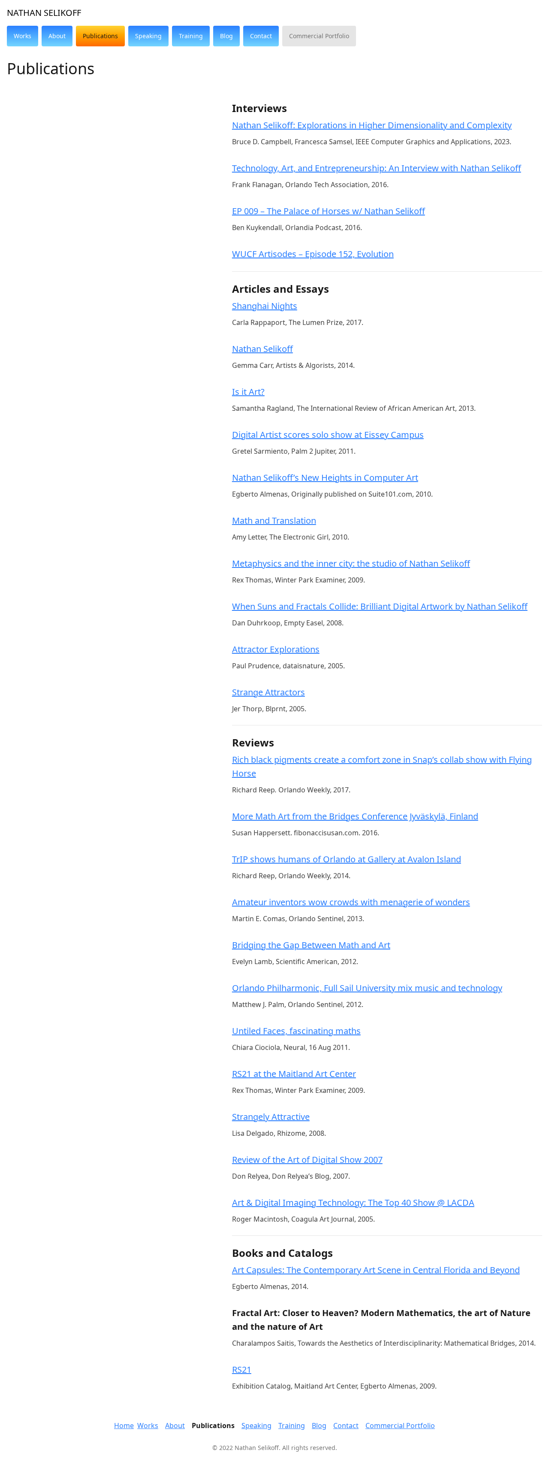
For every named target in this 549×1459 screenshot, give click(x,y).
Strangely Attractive (271, 1116)
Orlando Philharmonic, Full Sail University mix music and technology (367, 988)
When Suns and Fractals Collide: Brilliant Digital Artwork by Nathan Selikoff (380, 606)
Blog (319, 1425)
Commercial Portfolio (400, 1425)
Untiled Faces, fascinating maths (296, 1031)
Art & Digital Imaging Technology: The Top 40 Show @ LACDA (353, 1202)
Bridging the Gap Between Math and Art (311, 945)
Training (291, 1425)
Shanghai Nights (264, 306)
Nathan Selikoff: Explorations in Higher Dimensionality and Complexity (372, 125)
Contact (346, 1425)
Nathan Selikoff (44, 12)
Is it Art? (248, 391)
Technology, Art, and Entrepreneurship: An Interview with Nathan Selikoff (376, 168)
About (175, 1425)
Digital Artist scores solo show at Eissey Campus (328, 434)
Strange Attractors (268, 692)
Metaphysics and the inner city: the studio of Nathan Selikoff (351, 563)
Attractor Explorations (276, 649)
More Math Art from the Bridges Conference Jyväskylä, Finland (355, 816)
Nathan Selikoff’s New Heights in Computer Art (325, 477)
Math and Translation (274, 520)
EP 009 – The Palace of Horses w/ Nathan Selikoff (328, 211)
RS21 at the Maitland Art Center (294, 1074)
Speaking (256, 1425)
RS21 (241, 1369)
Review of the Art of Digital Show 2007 (307, 1159)
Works (147, 1425)
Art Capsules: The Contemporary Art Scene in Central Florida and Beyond (376, 1270)
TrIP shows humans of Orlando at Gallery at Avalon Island (346, 859)
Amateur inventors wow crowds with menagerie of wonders (351, 902)
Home (124, 1425)
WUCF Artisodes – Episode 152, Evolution (313, 254)
